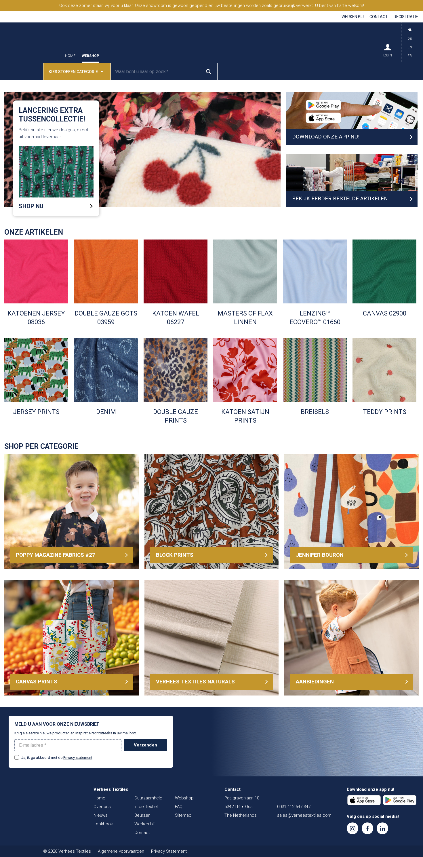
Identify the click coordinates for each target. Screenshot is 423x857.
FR (409, 56)
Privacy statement (77, 757)
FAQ (178, 806)
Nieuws (101, 815)
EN (409, 47)
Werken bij (353, 16)
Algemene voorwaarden (121, 851)
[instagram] (352, 828)
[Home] (43, 801)
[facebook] (367, 828)
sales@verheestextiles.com (304, 815)
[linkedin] (382, 828)
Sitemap (183, 815)
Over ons (102, 806)
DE (409, 39)
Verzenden (145, 745)
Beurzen (142, 815)
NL (409, 30)
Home (70, 56)
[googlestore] (399, 800)
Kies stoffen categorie (73, 71)
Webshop (90, 56)
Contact (378, 16)
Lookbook (103, 823)
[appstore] (364, 800)
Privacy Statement (169, 851)
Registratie (406, 16)
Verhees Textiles (31, 42)
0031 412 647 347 (293, 806)
